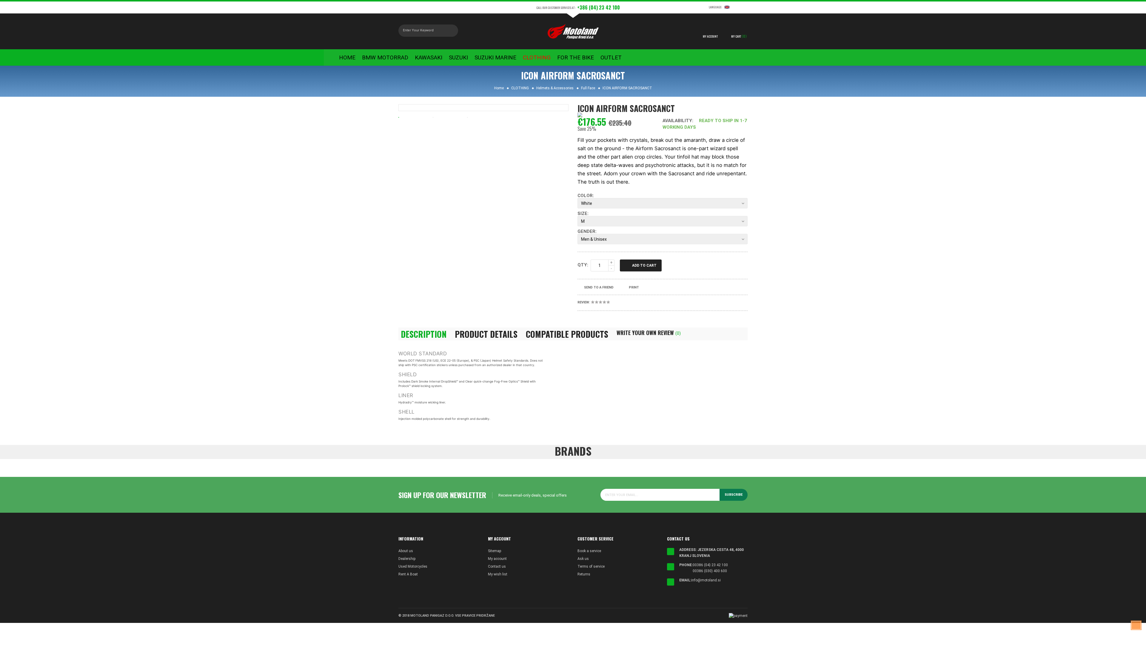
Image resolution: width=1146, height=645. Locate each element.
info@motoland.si (706, 580)
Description (423, 334)
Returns (583, 574)
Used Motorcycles (412, 566)
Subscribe (734, 495)
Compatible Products (567, 334)
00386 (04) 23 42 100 (710, 565)
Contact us (497, 566)
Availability (677, 120)
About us (405, 551)
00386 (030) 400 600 (710, 571)
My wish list (497, 574)
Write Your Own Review (649, 332)
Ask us (583, 559)
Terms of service (591, 566)
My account (497, 559)
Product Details (486, 334)
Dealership (406, 559)
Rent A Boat (408, 574)
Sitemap (494, 551)
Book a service (589, 551)
